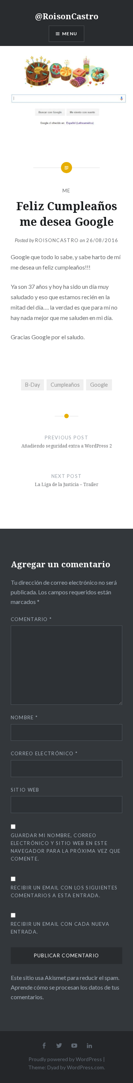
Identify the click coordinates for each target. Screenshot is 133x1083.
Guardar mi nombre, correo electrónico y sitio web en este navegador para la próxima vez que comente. (66, 847)
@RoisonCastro (66, 16)
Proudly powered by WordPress (65, 1059)
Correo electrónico (44, 753)
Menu (69, 33)
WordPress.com (85, 1067)
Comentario (31, 619)
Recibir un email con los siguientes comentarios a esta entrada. (64, 891)
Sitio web (25, 790)
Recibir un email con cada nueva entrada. (60, 928)
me (66, 191)
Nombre (24, 717)
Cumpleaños (65, 385)
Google (99, 385)
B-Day (32, 385)
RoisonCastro (57, 240)
